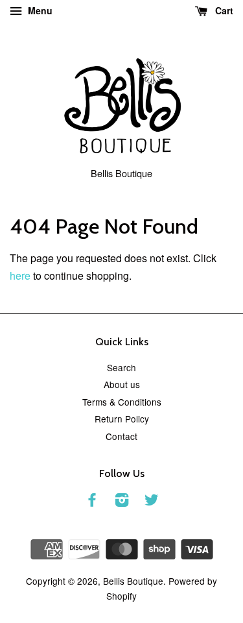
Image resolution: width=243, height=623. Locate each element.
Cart (223, 10)
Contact (121, 436)
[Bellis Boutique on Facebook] (92, 501)
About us (122, 384)
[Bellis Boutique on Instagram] (122, 501)
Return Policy (122, 418)
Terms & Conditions (121, 401)
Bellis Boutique (133, 580)
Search (121, 367)
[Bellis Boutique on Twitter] (152, 501)
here (20, 275)
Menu (38, 10)
